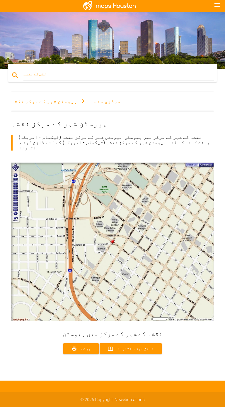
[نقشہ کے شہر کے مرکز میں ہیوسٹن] (112, 320)
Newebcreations (130, 399)
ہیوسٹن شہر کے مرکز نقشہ (44, 101)
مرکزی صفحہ (106, 101)
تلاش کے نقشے (34, 74)
